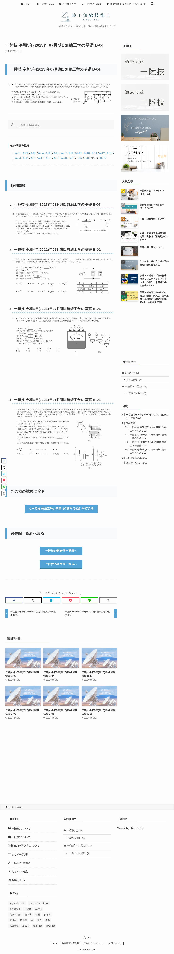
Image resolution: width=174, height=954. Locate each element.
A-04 (41, 153)
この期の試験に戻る (136, 457)
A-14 (18, 158)
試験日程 (14, 925)
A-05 (48, 153)
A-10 (87, 153)
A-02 (26, 153)
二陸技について (21, 837)
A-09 (79, 153)
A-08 (71, 153)
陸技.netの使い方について (24, 845)
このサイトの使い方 (39, 903)
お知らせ (132, 372)
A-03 (33, 153)
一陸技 (28, 909)
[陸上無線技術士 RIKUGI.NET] (87, 17)
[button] (14, 600)
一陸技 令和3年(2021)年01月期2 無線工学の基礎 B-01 (57, 400)
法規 (39, 920)
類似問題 (130, 423)
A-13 (109, 153)
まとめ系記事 (19, 854)
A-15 (26, 158)
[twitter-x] (84, 937)
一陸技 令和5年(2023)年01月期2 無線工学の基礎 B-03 (57, 204)
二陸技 (38, 909)
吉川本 (13, 920)
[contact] (89, 937)
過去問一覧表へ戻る (136, 462)
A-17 (41, 158)
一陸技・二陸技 (136, 386)
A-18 (48, 158)
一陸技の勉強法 (136, 393)
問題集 (23, 920)
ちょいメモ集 (19, 871)
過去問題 (37, 925)
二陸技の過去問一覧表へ (61, 564)
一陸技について (21, 828)
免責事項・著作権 (70, 943)
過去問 (25, 925)
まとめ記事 (15, 909)
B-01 (72, 158)
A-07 (64, 153)
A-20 (64, 158)
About (55, 943)
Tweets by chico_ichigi (130, 828)
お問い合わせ (115, 943)
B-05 (103, 158)
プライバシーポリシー (94, 943)
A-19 (56, 158)
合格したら (18, 880)
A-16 (33, 158)
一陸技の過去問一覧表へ (61, 550)
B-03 (87, 158)
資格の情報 (134, 379)
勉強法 (28, 914)
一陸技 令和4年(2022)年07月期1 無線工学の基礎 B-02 (57, 249)
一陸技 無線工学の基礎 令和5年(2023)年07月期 (63, 508)
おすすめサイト (17, 903)
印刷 (37, 914)
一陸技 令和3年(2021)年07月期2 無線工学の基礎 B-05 (57, 309)
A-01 (18, 153)
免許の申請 (15, 914)
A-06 (56, 153)
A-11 (94, 153)
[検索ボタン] (152, 4)
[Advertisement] (61, 764)
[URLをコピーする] (108, 600)
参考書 (47, 914)
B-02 (79, 158)
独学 (48, 920)
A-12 (102, 153)
